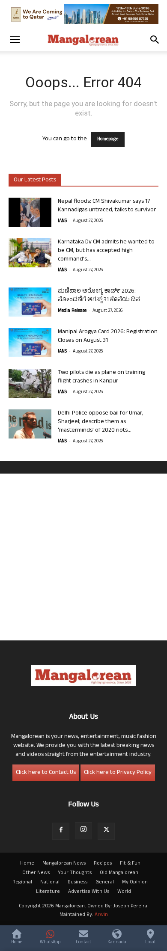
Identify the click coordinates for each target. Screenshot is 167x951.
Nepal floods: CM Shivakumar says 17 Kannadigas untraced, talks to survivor (107, 206)
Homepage (107, 139)
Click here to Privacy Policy (118, 773)
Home (27, 864)
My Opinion (135, 882)
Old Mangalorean (119, 873)
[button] (14, 39)
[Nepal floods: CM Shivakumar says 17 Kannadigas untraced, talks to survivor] (30, 212)
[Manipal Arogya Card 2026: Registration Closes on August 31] (30, 343)
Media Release (72, 311)
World (124, 892)
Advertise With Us (88, 892)
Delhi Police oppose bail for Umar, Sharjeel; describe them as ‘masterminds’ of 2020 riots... (100, 422)
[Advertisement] (83, 557)
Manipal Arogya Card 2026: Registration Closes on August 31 (108, 336)
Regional (22, 882)
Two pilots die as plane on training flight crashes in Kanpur (101, 377)
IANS (62, 221)
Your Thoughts (75, 873)
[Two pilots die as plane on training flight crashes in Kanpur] (30, 383)
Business (77, 882)
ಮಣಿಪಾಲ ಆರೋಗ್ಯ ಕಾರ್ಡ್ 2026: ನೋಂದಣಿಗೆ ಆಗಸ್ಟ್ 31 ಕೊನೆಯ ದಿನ (99, 296)
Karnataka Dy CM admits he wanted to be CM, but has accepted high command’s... (106, 250)
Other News (36, 873)
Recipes (103, 864)
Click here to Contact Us (46, 773)
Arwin (101, 915)
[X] (106, 831)
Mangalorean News (64, 864)
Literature (48, 892)
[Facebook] (60, 831)
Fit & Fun (130, 864)
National (50, 882)
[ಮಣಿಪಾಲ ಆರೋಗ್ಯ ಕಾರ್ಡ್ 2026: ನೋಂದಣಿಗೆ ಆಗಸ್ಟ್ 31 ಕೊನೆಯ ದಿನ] (30, 302)
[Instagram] (83, 830)
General (104, 882)
